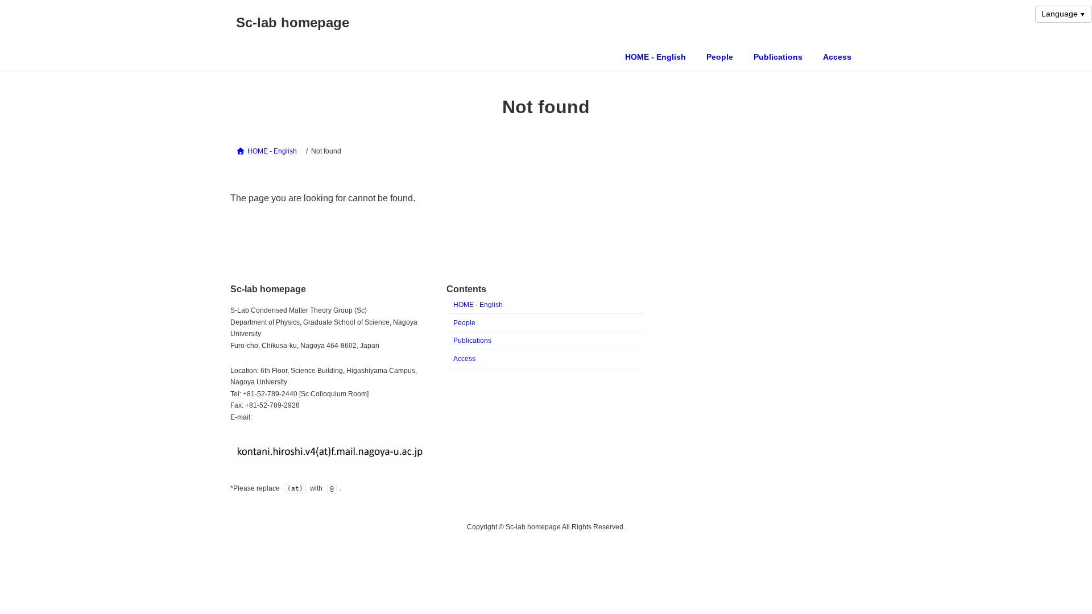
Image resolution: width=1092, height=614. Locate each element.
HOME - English (478, 305)
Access (464, 359)
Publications (472, 341)
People (464, 323)
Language (1059, 13)
